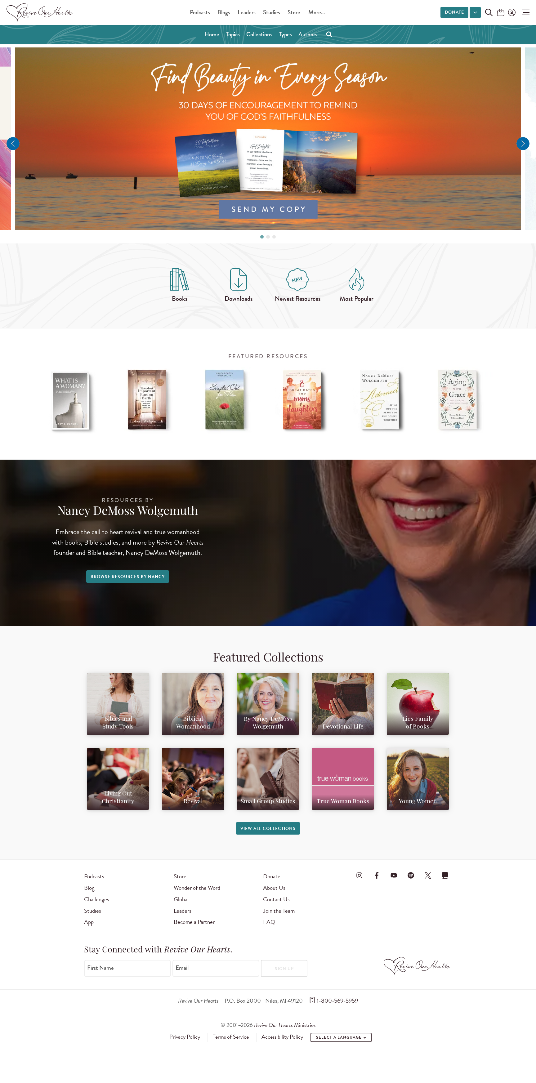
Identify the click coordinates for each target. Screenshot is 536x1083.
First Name (100, 968)
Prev (13, 143)
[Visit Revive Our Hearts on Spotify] (411, 875)
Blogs (223, 12)
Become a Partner (194, 921)
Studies (271, 12)
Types (285, 34)
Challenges (96, 899)
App (89, 921)
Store (294, 12)
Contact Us (276, 899)
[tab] (262, 236)
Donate (454, 12)
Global (181, 899)
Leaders (247, 12)
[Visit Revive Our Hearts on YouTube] (393, 875)
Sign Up (284, 968)
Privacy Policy (184, 1037)
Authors (307, 34)
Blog (89, 887)
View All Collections (267, 828)
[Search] (329, 34)
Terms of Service (231, 1037)
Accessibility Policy (282, 1037)
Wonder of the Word (197, 887)
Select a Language (339, 1037)
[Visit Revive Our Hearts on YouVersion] (445, 875)
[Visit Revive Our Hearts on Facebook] (376, 875)
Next (522, 143)
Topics (233, 34)
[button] (524, 12)
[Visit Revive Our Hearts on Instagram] (359, 875)
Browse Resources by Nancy (128, 576)
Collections (259, 34)
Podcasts (200, 12)
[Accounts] (511, 12)
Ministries (284, 1025)
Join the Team (279, 910)
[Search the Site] (488, 12)
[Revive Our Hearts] (41, 12)
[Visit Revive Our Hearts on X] (428, 875)
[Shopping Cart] (500, 13)
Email (182, 968)
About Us (274, 887)
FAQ (269, 921)
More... (316, 12)
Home (211, 34)
